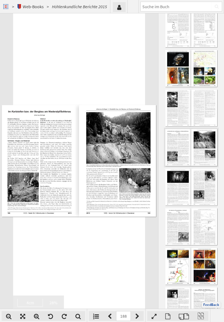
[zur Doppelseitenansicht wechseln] (184, 316)
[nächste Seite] (137, 316)
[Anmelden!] (119, 7)
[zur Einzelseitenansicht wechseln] (168, 316)
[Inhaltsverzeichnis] (96, 316)
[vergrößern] (37, 316)
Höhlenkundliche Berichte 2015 (79, 6)
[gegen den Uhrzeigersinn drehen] (50, 316)
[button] (211, 305)
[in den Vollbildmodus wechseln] (154, 316)
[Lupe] (78, 316)
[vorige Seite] (109, 316)
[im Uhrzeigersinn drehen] (64, 316)
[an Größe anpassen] (23, 316)
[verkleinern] (9, 316)
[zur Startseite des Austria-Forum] (6, 6)
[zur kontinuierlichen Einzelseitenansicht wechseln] (200, 316)
